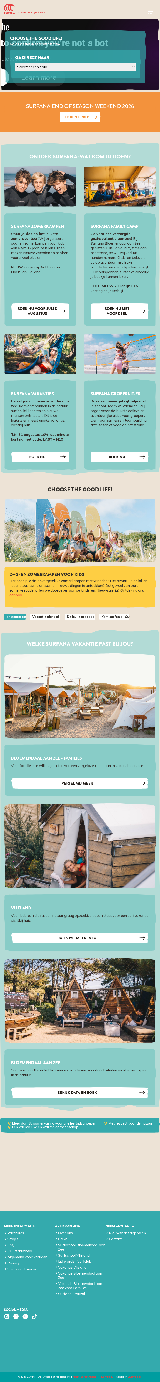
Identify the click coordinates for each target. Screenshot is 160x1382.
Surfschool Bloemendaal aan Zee (81, 1247)
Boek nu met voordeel (117, 311)
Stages (13, 1239)
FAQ (11, 1245)
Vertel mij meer (77, 783)
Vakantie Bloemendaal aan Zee (80, 1275)
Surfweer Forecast (23, 1269)
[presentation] (10, 556)
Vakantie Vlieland (72, 1267)
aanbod (15, 595)
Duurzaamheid (20, 1251)
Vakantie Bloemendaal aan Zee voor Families (80, 1285)
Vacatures (16, 1233)
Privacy (14, 1263)
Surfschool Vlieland (74, 1255)
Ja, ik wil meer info (77, 938)
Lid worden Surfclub (74, 1261)
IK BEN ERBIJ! (77, 117)
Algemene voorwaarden (27, 1257)
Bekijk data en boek (77, 1092)
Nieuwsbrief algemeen (127, 1233)
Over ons (65, 1233)
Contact (115, 1239)
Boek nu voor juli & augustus (38, 311)
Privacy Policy (106, 1376)
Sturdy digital (135, 1376)
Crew (62, 1239)
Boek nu (37, 457)
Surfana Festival (71, 1294)
